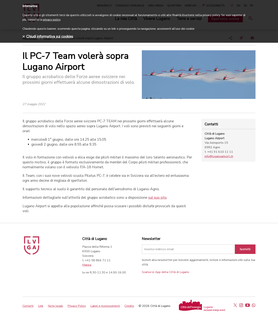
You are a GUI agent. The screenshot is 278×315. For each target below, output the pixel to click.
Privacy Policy (77, 306)
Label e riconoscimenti (105, 306)
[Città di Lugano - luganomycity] (235, 305)
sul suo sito (157, 197)
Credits (129, 306)
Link (40, 306)
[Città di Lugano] (32, 253)
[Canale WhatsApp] (253, 305)
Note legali (55, 306)
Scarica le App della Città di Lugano (165, 272)
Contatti (28, 306)
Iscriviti (245, 249)
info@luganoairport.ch (219, 156)
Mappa (86, 265)
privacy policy (51, 20)
